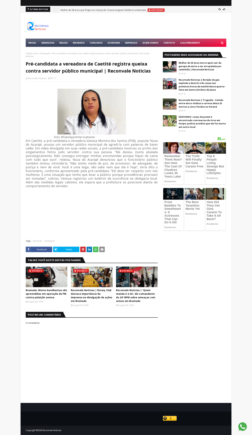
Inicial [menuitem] (32, 42)
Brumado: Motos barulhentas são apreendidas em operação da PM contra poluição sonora (46, 294)
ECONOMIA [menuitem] (114, 42)
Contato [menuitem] (169, 42)
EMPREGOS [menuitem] (131, 42)
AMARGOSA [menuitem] (47, 42)
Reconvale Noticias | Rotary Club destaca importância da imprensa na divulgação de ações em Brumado (91, 296)
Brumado (37, 240)
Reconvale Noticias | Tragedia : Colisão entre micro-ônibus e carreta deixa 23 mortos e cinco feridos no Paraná (201, 103)
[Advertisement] (163, 25)
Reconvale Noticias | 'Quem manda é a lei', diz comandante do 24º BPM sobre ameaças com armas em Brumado (135, 296)
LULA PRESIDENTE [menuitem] (190, 42)
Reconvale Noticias (37, 78)
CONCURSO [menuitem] (96, 42)
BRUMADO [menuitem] (79, 42)
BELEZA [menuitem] (63, 42)
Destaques (45, 53)
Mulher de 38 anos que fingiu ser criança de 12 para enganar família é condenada (103, 9)
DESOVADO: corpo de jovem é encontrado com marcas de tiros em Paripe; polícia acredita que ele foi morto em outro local (202, 121)
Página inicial (32, 53)
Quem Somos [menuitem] (150, 42)
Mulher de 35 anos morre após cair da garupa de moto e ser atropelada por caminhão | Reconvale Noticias (200, 66)
